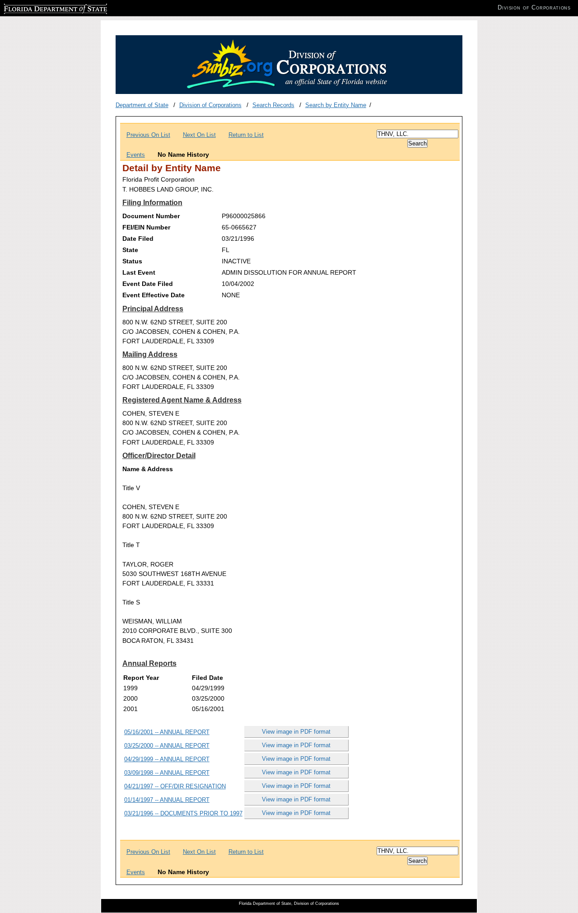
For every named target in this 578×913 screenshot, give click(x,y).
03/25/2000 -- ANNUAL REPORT (167, 745)
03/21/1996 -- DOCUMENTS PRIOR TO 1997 (183, 813)
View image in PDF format (296, 731)
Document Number (151, 216)
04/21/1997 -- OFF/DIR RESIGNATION (175, 786)
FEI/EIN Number (146, 227)
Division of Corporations (210, 105)
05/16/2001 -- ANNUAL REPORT (167, 732)
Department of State (142, 105)
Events (135, 154)
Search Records (273, 105)
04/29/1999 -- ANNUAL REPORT (167, 759)
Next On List (199, 134)
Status (132, 261)
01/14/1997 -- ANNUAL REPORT (167, 799)
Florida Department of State (40, 7)
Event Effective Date (153, 295)
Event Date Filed (147, 283)
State (130, 249)
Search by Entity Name (335, 105)
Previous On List (148, 134)
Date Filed (138, 238)
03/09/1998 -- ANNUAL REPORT (167, 772)
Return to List (246, 134)
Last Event (138, 272)
